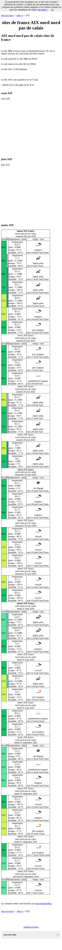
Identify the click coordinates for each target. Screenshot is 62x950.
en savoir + (43, 9)
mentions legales (31, 927)
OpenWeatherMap (43, 903)
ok (52, 9)
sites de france (7, 15)
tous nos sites (10, 935)
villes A (19, 15)
